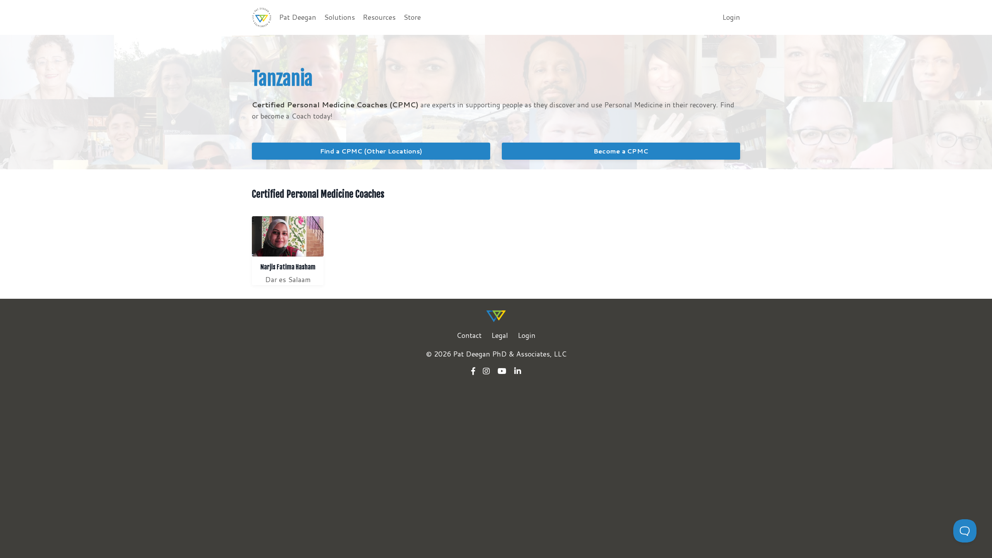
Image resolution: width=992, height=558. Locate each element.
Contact (469, 335)
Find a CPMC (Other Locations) (371, 150)
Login (731, 17)
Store (412, 17)
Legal (499, 335)
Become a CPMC (621, 150)
